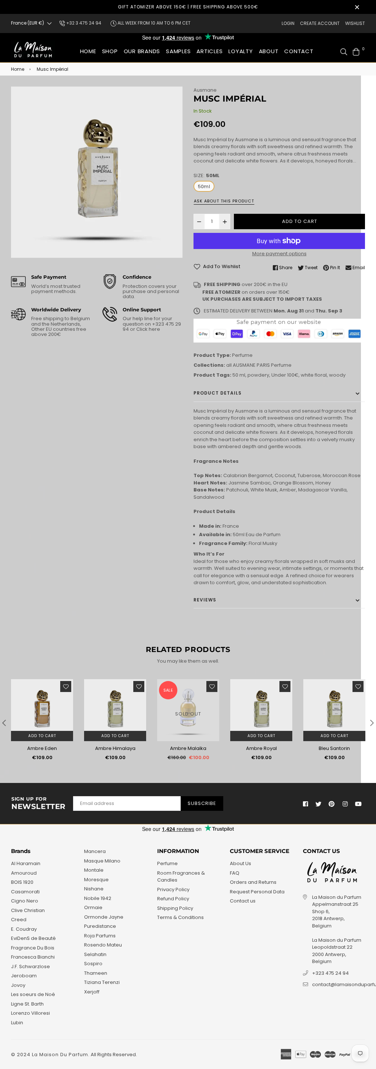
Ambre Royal (261, 748)
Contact (298, 51)
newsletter (38, 803)
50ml (204, 186)
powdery (258, 374)
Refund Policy (173, 898)
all (229, 365)
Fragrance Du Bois (32, 947)
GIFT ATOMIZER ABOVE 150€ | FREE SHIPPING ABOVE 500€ (188, 7)
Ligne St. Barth (27, 1003)
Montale (94, 870)
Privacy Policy (173, 889)
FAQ (234, 873)
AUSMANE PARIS (251, 365)
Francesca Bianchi (33, 956)
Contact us (243, 900)
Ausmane (205, 90)
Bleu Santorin (334, 748)
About (269, 51)
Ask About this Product (224, 201)
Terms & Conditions (180, 917)
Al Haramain (25, 863)
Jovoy (18, 985)
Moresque (96, 879)
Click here (147, 329)
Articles (209, 51)
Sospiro (93, 963)
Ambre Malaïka (188, 748)
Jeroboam (24, 975)
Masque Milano (102, 860)
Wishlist (355, 23)
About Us (240, 863)
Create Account (320, 23)
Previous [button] (4, 723)
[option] (96, 172)
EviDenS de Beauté (33, 938)
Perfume (242, 355)
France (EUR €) (27, 23)
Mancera (95, 851)
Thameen (95, 973)
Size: (207, 175)
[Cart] (356, 51)
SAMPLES (178, 51)
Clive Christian (28, 910)
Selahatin (95, 954)
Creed (18, 919)
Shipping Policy (175, 908)
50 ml (238, 374)
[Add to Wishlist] (65, 686)
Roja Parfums (100, 935)
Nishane (94, 888)
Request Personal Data (257, 891)
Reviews (205, 600)
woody (337, 374)
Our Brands (142, 51)
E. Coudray (24, 929)
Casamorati (25, 891)
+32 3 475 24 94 (83, 23)
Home (88, 51)
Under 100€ (285, 374)
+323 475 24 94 (330, 973)
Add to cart (42, 736)
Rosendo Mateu (103, 944)
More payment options (279, 253)
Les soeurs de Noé (33, 994)
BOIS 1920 (22, 882)
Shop (110, 51)
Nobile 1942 (97, 898)
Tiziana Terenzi (102, 982)
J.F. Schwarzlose (30, 966)
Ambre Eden (42, 748)
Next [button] (372, 723)
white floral (314, 374)
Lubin (17, 1022)
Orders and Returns (253, 882)
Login (288, 23)
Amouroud (24, 873)
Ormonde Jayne (103, 917)
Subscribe (202, 803)
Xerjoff (92, 991)
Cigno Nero (24, 900)
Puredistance (100, 926)
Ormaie (93, 907)
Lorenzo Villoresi (30, 1013)
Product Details (218, 393)
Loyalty (240, 51)
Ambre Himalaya (115, 748)
